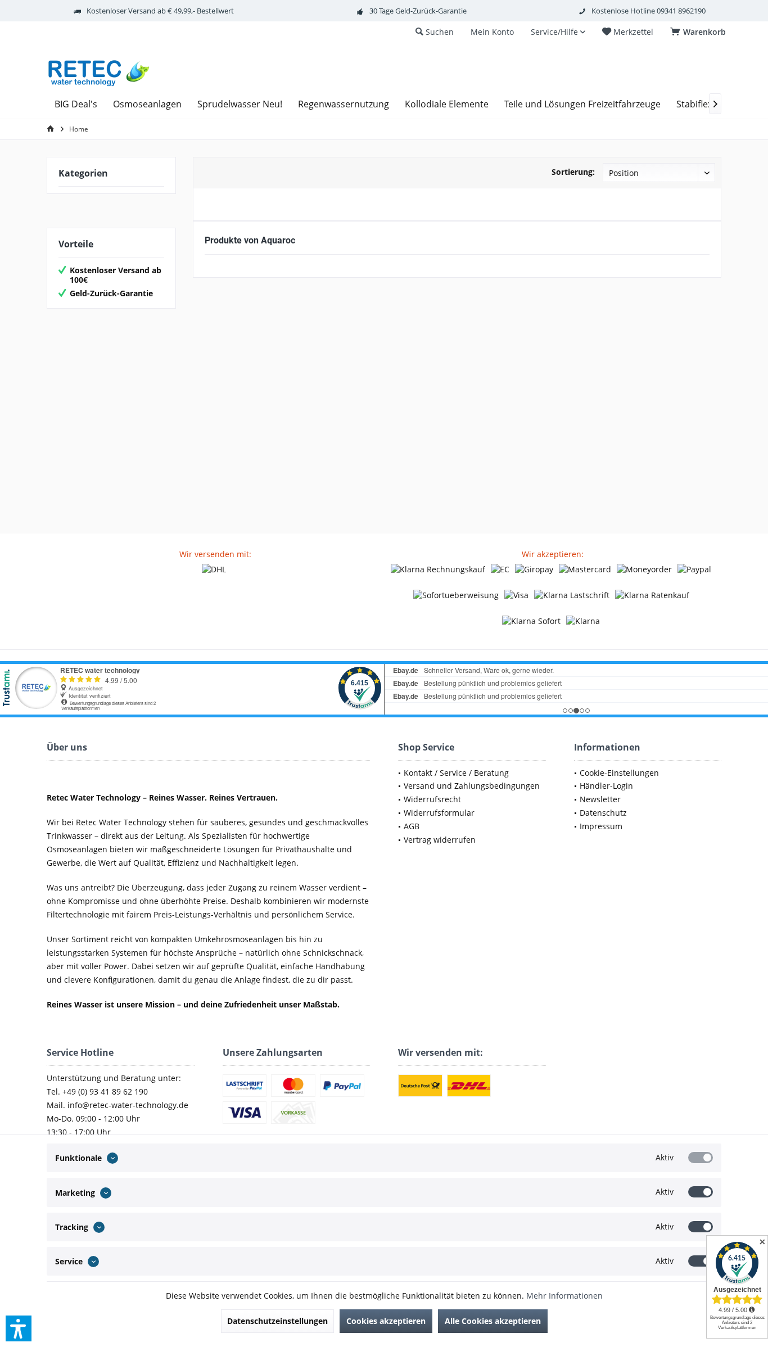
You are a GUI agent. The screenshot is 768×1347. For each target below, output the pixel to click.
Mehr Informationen (564, 1295)
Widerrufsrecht (432, 799)
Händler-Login (606, 785)
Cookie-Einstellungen (619, 772)
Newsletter (600, 799)
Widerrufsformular (439, 812)
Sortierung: (573, 171)
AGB (411, 826)
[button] (18, 1328)
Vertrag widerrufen (440, 839)
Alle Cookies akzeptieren (493, 1321)
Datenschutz (603, 812)
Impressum (601, 826)
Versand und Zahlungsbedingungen (472, 785)
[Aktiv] (700, 1157)
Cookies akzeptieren (386, 1321)
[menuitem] (700, 32)
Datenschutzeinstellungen (277, 1321)
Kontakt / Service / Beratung (456, 772)
